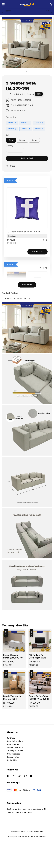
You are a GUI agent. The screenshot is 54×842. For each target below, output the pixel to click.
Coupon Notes (13, 757)
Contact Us (12, 760)
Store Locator (13, 744)
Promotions (12, 117)
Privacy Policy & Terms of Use (20, 837)
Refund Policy (40, 837)
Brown (22, 140)
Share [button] (12, 166)
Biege (34, 140)
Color (8, 135)
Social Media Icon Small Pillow (25, 232)
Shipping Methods (15, 751)
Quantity (9, 146)
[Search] (48, 10)
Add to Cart (27, 158)
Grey (11, 140)
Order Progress (13, 754)
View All (43, 268)
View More (39, 129)
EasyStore (38, 832)
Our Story (11, 738)
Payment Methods (15, 747)
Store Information (15, 741)
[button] (3, 5)
